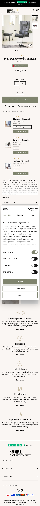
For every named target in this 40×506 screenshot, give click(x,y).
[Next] (30, 31)
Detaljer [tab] (20, 215)
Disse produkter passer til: (14, 112)
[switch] (34, 259)
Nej (22, 83)
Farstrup (20, 55)
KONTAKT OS (7, 460)
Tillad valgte (20, 288)
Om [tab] (32, 215)
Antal (19, 89)
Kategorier (7, 477)
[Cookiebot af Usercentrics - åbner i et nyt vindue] (28, 209)
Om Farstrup (9, 202)
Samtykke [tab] (7, 215)
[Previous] (2, 31)
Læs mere (5, 197)
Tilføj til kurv (21, 131)
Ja (16, 83)
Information (8, 468)
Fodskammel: (20, 79)
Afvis (20, 295)
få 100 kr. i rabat (10, 485)
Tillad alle (20, 282)
